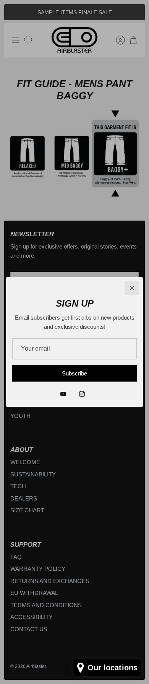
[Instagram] (81, 394)
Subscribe (74, 373)
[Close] (132, 288)
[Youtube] (63, 394)
